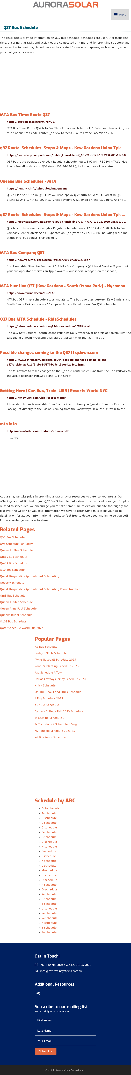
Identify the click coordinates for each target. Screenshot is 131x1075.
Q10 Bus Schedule (12, 569)
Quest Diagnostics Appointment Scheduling (29, 576)
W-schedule (50, 918)
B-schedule (49, 818)
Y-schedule (49, 927)
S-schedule (49, 899)
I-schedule (49, 851)
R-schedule (49, 894)
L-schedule (49, 865)
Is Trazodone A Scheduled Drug (56, 724)
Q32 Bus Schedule (12, 537)
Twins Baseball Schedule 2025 (55, 659)
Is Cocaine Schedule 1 (50, 718)
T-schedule (49, 903)
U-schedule (49, 908)
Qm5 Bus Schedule (13, 595)
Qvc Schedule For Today (16, 544)
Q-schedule (49, 889)
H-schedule (49, 846)
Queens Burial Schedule (16, 615)
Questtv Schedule (12, 582)
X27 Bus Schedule (47, 705)
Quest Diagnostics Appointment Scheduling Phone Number (40, 589)
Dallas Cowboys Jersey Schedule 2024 (60, 679)
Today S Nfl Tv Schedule (51, 653)
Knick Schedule (45, 685)
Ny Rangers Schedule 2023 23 (55, 730)
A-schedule (49, 813)
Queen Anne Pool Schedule (18, 608)
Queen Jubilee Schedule (16, 550)
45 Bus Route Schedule (50, 737)
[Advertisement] (65, 80)
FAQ (37, 993)
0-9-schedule (51, 808)
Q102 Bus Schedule (13, 621)
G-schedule (49, 841)
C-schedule (49, 822)
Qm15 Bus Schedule (13, 556)
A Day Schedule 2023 (49, 698)
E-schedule (49, 832)
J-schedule (49, 856)
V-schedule (49, 913)
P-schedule (49, 884)
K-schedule (49, 861)
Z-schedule (49, 932)
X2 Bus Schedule (46, 646)
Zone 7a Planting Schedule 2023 (57, 666)
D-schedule (49, 827)
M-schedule (49, 870)
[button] (45, 1051)
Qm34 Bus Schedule (13, 563)
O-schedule (49, 880)
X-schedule (49, 922)
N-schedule (49, 875)
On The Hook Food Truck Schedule (58, 692)
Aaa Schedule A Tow (48, 672)
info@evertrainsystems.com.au (61, 971)
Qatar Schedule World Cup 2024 (21, 628)
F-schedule (49, 837)
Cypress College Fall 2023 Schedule (59, 711)
